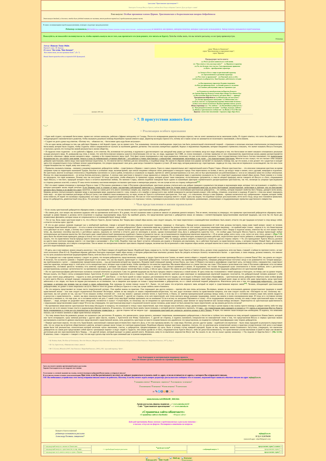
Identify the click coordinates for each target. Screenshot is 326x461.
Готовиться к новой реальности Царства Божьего (216, 91)
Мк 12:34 (277, 332)
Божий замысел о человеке (227, 85)
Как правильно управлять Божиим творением (216, 83)
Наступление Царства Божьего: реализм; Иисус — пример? (216, 95)
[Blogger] (169, 391)
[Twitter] (159, 391)
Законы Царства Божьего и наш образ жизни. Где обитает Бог (216, 93)
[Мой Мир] (167, 391)
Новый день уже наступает (227, 97)
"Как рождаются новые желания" (206, 108)
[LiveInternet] (172, 391)
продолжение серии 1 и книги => (270, 446)
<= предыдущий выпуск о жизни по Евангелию (60, 446)
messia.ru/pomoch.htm (183, 359)
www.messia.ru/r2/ (181, 404)
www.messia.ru (181, 406)
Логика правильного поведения (208, 99)
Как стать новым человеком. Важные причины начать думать (217, 104)
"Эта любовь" (211, 106)
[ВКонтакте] (161, 391)
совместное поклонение (210, 112)
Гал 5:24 (114, 241)
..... (45, 125)
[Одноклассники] (164, 391)
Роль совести (198, 101)
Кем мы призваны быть (205, 85)
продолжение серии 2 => (273, 449)
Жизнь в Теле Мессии (232, 110)
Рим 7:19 (278, 234)
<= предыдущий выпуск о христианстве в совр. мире (63, 449)
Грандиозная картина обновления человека (223, 101)
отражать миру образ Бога (230, 112)
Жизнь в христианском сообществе (207, 110)
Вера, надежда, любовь (231, 108)
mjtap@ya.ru (255, 377)
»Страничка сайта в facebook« (154, 415)
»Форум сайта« (179, 415)
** (163, 448)
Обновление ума (230, 99)
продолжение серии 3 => (273, 452)
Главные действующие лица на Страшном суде (217, 87)
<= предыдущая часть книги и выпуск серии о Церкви (63, 452)
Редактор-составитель (76, 29)
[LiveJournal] (156, 391)
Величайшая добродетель (231, 106)
